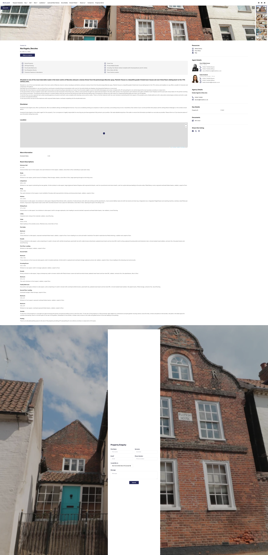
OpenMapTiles (178, 147)
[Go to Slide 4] (261, 32)
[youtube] (261, 2)
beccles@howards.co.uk (201, 99)
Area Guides (64, 2)
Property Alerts (99, 2)
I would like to (114, 463)
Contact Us (91, 2)
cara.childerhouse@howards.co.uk (211, 71)
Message (113, 470)
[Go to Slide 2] (261, 16)
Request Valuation (18, 2)
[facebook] (258, 2)
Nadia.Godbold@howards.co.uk (211, 82)
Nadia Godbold (204, 74)
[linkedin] (264, 2)
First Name (114, 449)
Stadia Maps (174, 147)
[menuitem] (18, 2)
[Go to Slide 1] (261, 9)
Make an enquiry (27, 55)
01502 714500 (198, 97)
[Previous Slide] (1, 23)
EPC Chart (197, 120)
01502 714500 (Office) (208, 69)
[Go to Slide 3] (261, 24)
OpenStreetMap (183, 147)
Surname (137, 449)
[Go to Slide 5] (261, 39)
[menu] (58, 2)
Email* (112, 456)
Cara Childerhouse (205, 63)
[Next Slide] (253, 23)
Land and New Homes (53, 2)
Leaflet (171, 147)
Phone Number (139, 456)
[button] (26, 2)
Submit (134, 482)
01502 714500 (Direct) (208, 67)
